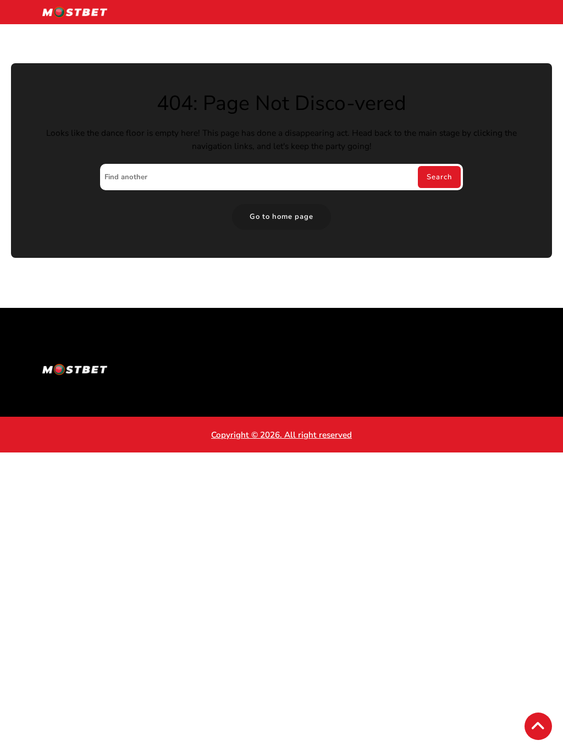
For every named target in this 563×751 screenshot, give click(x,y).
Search (439, 177)
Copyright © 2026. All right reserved (281, 434)
